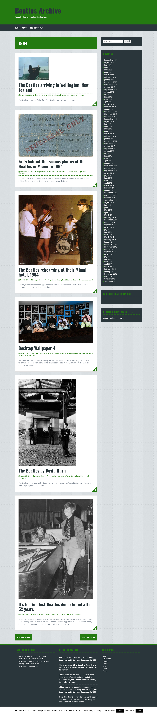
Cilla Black (48, 614)
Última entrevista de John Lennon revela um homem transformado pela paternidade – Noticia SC (76, 677)
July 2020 (107, 65)
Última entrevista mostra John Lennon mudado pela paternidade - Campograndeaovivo (78, 688)
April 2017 (108, 161)
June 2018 (108, 126)
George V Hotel (72, 353)
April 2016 (108, 183)
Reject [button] (139, 710)
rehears (58, 280)
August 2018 (109, 121)
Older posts (24, 637)
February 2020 (110, 77)
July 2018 (107, 124)
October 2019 (109, 87)
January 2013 (109, 271)
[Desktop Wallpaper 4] (56, 322)
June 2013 (108, 259)
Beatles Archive (38, 10)
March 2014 (109, 237)
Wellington (65, 95)
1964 (49, 95)
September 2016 (110, 170)
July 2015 (107, 205)
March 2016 (109, 185)
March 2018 (109, 134)
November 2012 (110, 276)
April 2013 (108, 264)
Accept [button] (120, 710)
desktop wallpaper (60, 353)
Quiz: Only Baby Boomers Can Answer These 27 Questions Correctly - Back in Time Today (78, 698)
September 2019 (110, 89)
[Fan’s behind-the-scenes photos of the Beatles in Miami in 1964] (56, 135)
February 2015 (110, 217)
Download (41, 353)
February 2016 (110, 188)
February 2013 (110, 269)
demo (54, 614)
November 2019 (110, 84)
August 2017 (109, 151)
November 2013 (110, 247)
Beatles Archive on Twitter (113, 318)
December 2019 (110, 82)
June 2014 (108, 232)
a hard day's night (59, 476)
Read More (129, 710)
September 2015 (110, 200)
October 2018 (109, 116)
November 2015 (110, 195)
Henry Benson (84, 353)
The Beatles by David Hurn (42, 470)
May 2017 (108, 158)
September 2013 (110, 252)
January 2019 (109, 109)
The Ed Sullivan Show (69, 280)
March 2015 (109, 215)
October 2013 (109, 249)
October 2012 (109, 279)
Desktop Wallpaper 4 (37, 348)
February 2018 (110, 136)
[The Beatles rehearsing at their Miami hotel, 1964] (56, 229)
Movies (105, 663)
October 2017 (109, 146)
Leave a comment (79, 95)
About (25, 27)
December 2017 (110, 141)
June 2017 (108, 156)
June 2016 (108, 178)
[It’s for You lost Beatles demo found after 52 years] (56, 549)
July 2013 (107, 257)
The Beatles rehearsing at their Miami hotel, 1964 (52, 272)
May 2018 (108, 129)
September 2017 (110, 148)
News (34, 614)
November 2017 (110, 143)
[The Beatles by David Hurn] (47, 422)
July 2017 (107, 153)
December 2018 (110, 111)
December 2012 (110, 274)
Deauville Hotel (59, 172)
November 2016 (110, 166)
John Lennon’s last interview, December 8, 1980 (77, 658)
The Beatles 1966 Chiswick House (31, 659)
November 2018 (110, 114)
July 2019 (107, 94)
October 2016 (109, 168)
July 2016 (107, 175)
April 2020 (108, 72)
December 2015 (110, 193)
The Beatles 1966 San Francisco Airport (33, 661)
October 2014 (109, 222)
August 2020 (109, 62)
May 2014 (108, 234)
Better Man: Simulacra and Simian (72, 657)
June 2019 (108, 97)
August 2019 (109, 92)
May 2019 (108, 99)
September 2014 (110, 225)
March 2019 (109, 104)
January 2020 (109, 79)
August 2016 (109, 173)
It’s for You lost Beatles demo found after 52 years (55, 606)
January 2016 (109, 190)
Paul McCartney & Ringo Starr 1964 (32, 656)
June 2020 (108, 67)
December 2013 (110, 244)
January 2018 (109, 138)
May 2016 (108, 180)
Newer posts (87, 637)
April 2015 (108, 212)
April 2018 (108, 131)
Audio (105, 656)
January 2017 (109, 163)
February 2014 (110, 239)
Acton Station (70, 476)
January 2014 (109, 242)
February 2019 (110, 106)
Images (39, 172)
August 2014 (109, 227)
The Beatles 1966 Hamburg (28, 666)
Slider (37, 95)
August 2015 (109, 202)
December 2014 (110, 220)
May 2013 (108, 261)
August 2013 (109, 254)
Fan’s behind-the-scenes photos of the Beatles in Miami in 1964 (52, 164)
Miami (76, 172)
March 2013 (109, 266)
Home (17, 27)
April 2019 (108, 102)
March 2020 (109, 75)
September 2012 (110, 281)
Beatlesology (36, 27)
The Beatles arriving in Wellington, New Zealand (54, 87)
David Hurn (80, 476)
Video (41, 95)
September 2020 (110, 60)
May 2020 (108, 70)
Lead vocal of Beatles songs (71, 702)
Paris (91, 353)
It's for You (61, 614)
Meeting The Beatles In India (29, 663)
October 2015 (109, 197)
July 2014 (107, 229)
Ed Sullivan (69, 172)
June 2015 (108, 207)
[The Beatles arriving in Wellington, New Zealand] (34, 68)
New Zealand (56, 95)
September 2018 (110, 119)
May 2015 (108, 210)
